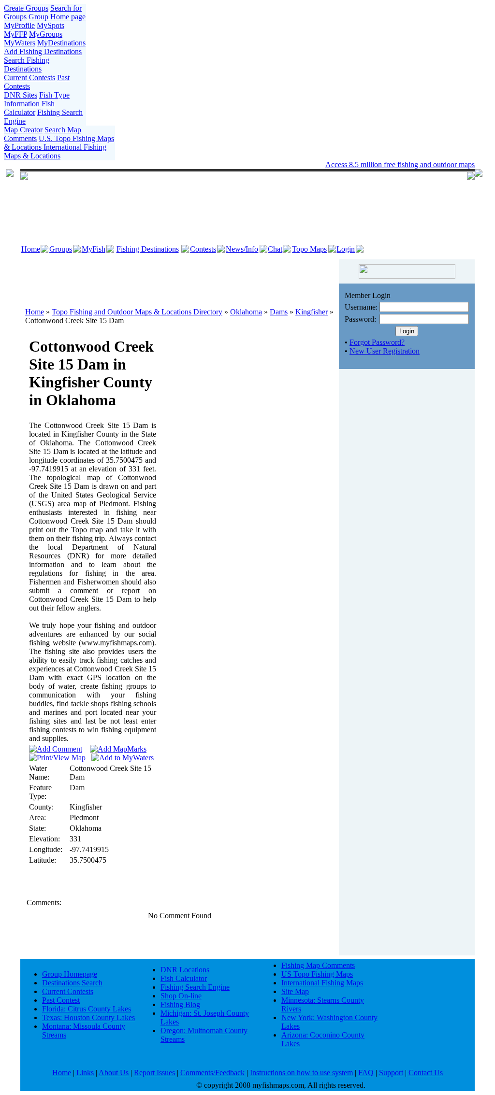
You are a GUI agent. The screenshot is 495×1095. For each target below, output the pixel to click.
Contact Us (425, 1072)
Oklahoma (246, 312)
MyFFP (15, 34)
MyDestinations (61, 43)
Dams (279, 312)
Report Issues (154, 1072)
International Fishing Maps (322, 983)
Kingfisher (311, 312)
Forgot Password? (377, 342)
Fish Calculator (29, 108)
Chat (275, 249)
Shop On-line (181, 996)
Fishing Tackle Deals (219, 164)
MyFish (93, 249)
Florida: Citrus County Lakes (86, 1009)
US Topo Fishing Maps (317, 974)
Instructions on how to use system (301, 1072)
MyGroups (45, 34)
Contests (203, 249)
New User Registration (384, 351)
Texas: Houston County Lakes (88, 1017)
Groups (60, 249)
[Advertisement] (180, 278)
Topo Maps (309, 249)
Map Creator (23, 130)
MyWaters (19, 43)
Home (30, 249)
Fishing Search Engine (195, 987)
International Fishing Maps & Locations (55, 151)
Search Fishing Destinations (26, 64)
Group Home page (57, 17)
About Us (114, 1072)
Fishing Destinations (147, 249)
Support (391, 1072)
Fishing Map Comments (318, 965)
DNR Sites (20, 95)
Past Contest (61, 1000)
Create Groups (26, 8)
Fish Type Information (37, 99)
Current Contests (29, 77)
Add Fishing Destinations (43, 51)
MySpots (50, 25)
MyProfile (19, 25)
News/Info (242, 249)
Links (85, 1072)
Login (345, 249)
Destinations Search (72, 983)
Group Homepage (69, 974)
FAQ (366, 1072)
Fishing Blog (180, 1004)
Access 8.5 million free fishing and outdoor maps (400, 164)
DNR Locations (184, 970)
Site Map (295, 991)
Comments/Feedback (212, 1072)
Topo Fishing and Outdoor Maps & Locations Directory (137, 312)
